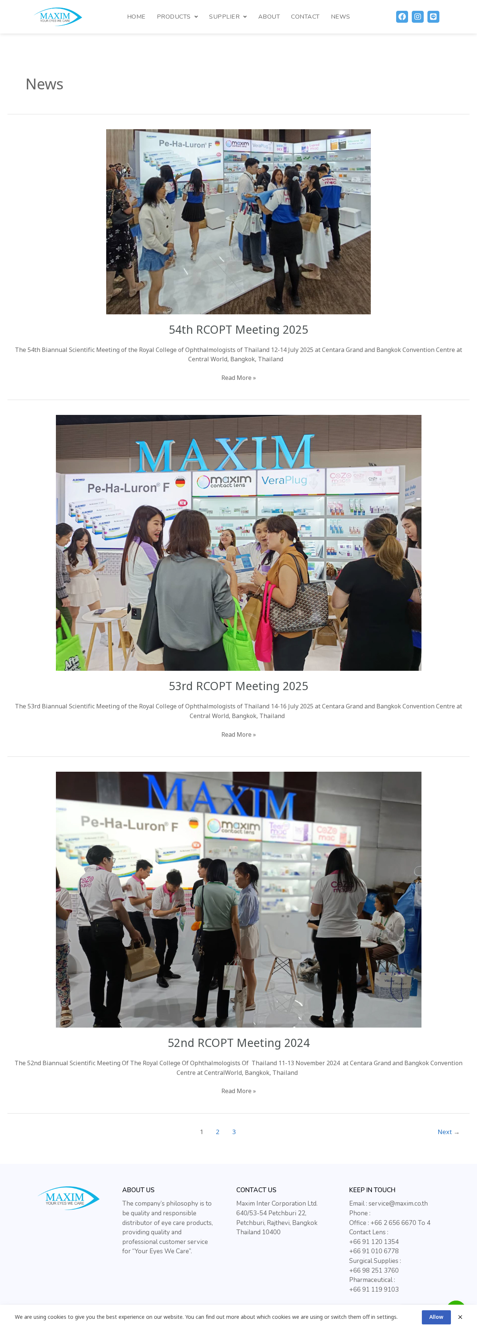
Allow (436, 1317)
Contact (305, 17)
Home (136, 17)
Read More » (238, 378)
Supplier (224, 17)
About (269, 17)
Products (174, 17)
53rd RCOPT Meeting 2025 (238, 686)
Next (448, 1132)
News (340, 17)
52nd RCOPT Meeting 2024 (239, 1043)
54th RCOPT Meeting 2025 (238, 330)
